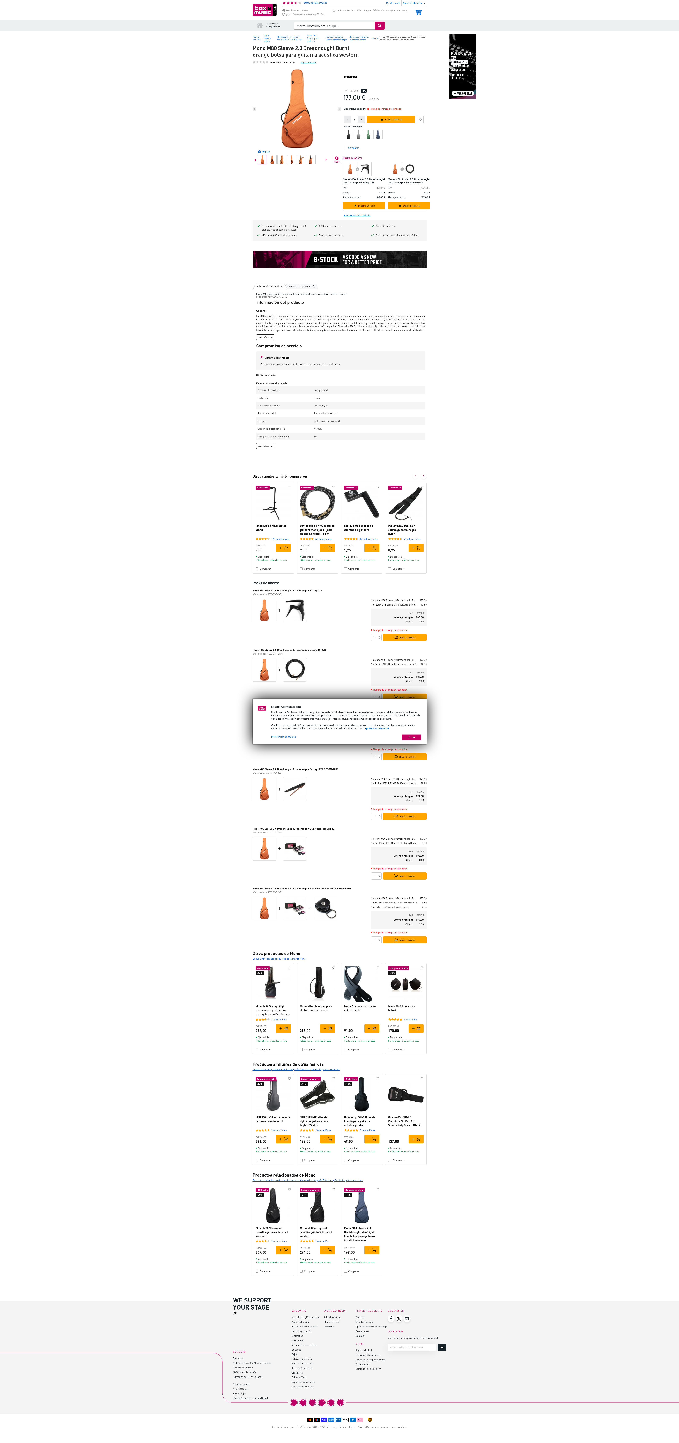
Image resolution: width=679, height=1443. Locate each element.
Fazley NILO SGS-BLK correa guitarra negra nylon (402, 529)
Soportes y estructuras (303, 1381)
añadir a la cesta (407, 637)
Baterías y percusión (302, 1358)
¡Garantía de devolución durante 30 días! (305, 14)
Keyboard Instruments (303, 1363)
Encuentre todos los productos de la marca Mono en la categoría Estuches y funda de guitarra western (308, 1180)
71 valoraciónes (412, 538)
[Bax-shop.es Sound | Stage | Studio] (265, 10)
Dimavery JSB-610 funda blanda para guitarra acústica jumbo (359, 1121)
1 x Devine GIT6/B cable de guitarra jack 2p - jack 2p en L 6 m (394, 664)
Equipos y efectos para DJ (305, 1326)
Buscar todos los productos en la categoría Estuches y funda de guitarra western (296, 1069)
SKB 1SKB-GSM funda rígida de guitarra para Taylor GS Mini (314, 1121)
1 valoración (410, 1019)
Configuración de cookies (368, 1368)
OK (413, 737)
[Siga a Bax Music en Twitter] (399, 1318)
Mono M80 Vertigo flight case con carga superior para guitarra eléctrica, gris (273, 1010)
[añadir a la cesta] (283, 548)
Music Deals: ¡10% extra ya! (306, 1317)
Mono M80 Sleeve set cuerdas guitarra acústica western (272, 1232)
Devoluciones (362, 1331)
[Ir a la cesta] (418, 10)
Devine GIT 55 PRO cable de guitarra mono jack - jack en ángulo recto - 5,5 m (317, 529)
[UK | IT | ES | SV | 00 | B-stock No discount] (340, 259)
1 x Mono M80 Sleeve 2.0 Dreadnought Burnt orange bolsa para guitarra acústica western (394, 600)
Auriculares (298, 1340)
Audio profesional (300, 1321)
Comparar (265, 568)
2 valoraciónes (323, 1130)
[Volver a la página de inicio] (260, 25)
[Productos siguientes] (424, 476)
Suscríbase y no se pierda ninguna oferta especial (413, 1337)
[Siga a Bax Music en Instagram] (407, 1318)
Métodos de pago (364, 1321)
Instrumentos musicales (304, 1344)
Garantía (360, 1335)
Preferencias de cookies (283, 736)
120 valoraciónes (280, 538)
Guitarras (296, 1349)
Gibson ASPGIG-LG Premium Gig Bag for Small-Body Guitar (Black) (404, 1121)
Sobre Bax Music (332, 1317)
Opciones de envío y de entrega (371, 1326)
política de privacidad (377, 728)
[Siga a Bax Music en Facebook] (391, 1318)
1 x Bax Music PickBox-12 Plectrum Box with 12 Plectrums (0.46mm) (395, 842)
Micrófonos (297, 1335)
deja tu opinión (308, 62)
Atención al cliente (369, 1311)
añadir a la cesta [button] (393, 119)
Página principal (364, 1350)
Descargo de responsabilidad (370, 1359)
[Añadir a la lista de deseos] (420, 119)
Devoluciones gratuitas (297, 10)
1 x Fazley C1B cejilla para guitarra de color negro (394, 604)
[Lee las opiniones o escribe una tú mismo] (261, 62)
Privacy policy (363, 1364)
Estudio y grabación (301, 1331)
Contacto (360, 1317)
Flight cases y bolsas (302, 1386)
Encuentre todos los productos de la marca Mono (279, 958)
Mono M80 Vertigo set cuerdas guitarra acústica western (316, 1232)
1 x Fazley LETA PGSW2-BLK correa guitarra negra (394, 783)
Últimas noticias (332, 1321)
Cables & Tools (299, 1377)
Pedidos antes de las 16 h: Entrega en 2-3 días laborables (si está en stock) (372, 10)
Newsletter (329, 1326)
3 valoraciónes (279, 1019)
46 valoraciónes (323, 538)
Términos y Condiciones (368, 1354)
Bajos (294, 1354)
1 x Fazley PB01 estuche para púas (389, 906)
